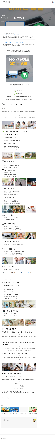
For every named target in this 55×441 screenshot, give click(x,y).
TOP (53, 437)
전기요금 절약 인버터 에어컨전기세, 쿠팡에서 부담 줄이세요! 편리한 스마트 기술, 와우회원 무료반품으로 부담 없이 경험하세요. (19, 45)
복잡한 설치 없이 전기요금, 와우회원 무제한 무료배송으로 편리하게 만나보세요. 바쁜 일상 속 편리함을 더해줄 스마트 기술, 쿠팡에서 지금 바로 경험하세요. (18, 37)
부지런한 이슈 (5, 2)
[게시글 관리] (7, 398)
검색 (50, 2)
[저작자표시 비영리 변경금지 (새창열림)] (14, 398)
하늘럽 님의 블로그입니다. (7, 420)
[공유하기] (5, 398)
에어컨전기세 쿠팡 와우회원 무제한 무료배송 (13, 42)
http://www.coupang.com (7, 33)
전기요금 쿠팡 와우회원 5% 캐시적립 (11, 34)
